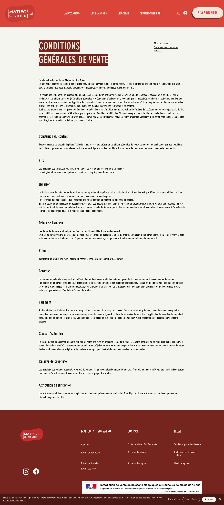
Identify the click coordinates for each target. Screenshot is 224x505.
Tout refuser (191, 499)
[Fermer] (220, 499)
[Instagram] (26, 471)
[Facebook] (36, 471)
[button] (179, 13)
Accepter (209, 499)
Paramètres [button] (174, 499)
